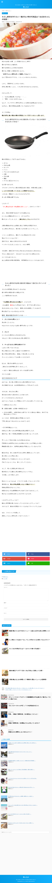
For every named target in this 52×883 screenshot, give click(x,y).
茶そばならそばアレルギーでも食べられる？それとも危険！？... (21, 822)
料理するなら (5, 576)
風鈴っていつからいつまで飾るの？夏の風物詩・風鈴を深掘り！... (21, 769)
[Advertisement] (26, 271)
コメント (5, 587)
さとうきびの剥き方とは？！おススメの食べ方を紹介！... (19, 814)
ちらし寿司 (5, 578)
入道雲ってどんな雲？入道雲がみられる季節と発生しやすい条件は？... (22, 742)
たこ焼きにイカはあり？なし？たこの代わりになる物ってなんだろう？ (29, 639)
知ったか (26, 7)
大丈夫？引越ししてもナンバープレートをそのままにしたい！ (18, 689)
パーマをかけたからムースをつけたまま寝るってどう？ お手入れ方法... (22, 778)
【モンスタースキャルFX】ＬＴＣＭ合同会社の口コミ (23, 705)
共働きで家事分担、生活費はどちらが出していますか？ (24, 723)
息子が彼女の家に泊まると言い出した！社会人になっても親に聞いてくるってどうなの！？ (24, 688)
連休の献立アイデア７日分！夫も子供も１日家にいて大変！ (26, 670)
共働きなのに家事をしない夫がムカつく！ (20, 732)
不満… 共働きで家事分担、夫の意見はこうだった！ (23, 714)
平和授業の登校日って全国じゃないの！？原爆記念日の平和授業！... (22, 760)
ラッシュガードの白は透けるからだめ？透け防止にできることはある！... (22, 805)
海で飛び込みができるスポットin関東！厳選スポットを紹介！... (21, 796)
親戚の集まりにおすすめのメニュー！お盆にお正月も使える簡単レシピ (29, 631)
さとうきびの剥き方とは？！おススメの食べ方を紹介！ (25, 648)
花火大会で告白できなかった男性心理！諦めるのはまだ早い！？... (21, 787)
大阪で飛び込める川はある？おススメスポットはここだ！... (20, 751)
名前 (5, 602)
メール (5, 607)
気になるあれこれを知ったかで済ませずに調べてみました (26, 879)
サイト (5, 613)
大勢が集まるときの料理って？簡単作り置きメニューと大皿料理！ (28, 679)
